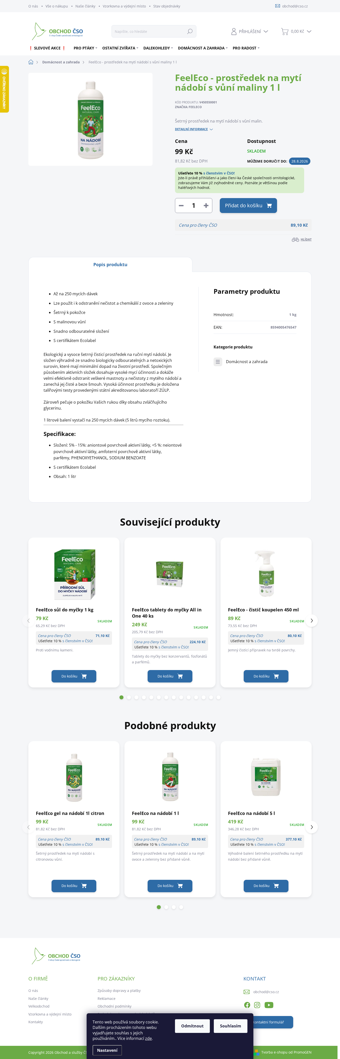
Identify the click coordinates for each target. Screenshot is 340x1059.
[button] (121, 697)
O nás (33, 6)
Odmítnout (192, 1026)
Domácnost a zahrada (247, 361)
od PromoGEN (300, 1052)
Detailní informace (191, 129)
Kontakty (35, 1021)
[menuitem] (49, 48)
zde (148, 1038)
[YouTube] (269, 1004)
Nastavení (107, 1050)
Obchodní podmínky (114, 1006)
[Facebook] (247, 1004)
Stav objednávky (166, 6)
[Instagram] (257, 1004)
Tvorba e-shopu (274, 1052)
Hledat (189, 31)
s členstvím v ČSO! (219, 173)
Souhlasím (230, 1026)
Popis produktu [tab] (110, 264)
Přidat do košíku (243, 205)
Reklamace (106, 998)
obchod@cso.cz (266, 991)
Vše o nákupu (57, 6)
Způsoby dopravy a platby (119, 990)
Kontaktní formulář (268, 1022)
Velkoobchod (39, 1006)
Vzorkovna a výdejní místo (124, 6)
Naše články (85, 6)
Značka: (188, 107)
